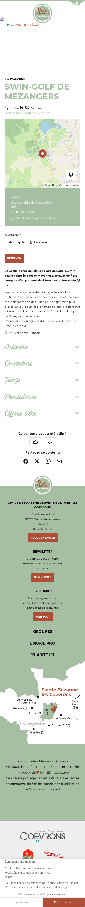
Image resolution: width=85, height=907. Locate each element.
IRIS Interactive (57, 772)
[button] (77, 3)
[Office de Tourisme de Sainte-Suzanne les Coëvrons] (42, 13)
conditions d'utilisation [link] (61, 784)
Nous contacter (42, 537)
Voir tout (42, 616)
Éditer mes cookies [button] (65, 767)
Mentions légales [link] (52, 761)
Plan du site (26, 761)
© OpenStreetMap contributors (60, 185)
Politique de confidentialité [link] (26, 767)
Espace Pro (42, 643)
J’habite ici (42, 655)
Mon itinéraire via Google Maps (35, 218)
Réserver (14, 258)
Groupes (42, 631)
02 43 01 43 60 (42, 528)
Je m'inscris (42, 577)
